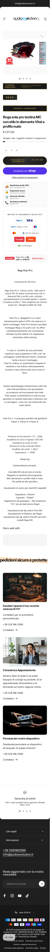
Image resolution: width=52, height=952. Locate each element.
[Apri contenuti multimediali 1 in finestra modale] (42, 36)
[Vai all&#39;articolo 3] (26, 78)
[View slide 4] (30, 811)
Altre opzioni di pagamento (25, 177)
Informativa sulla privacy (34, 941)
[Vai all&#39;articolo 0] (20, 78)
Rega (10, 97)
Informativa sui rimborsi (15, 941)
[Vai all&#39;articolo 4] (30, 78)
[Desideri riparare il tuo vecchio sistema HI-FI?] (25, 587)
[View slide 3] (26, 811)
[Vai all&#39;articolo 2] (23, 78)
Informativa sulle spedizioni (14, 948)
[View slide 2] (23, 811)
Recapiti (43, 948)
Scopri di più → (38, 258)
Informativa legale (31, 948)
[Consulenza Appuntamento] (25, 651)
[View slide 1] (20, 811)
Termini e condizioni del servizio (25, 944)
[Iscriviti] (42, 884)
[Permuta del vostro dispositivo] (25, 720)
